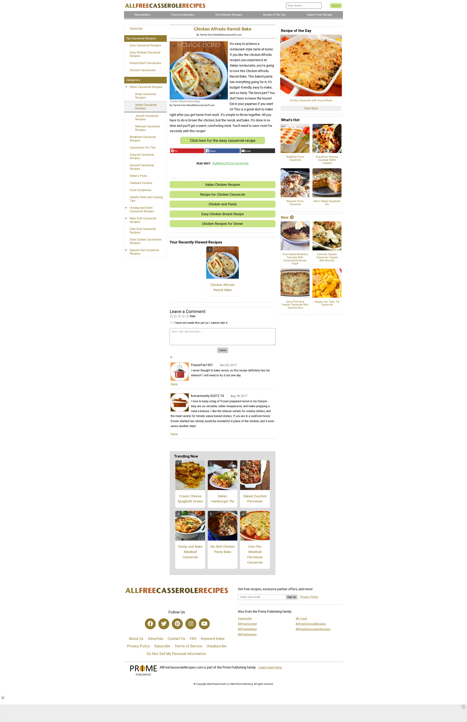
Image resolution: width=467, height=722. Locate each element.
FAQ (193, 638)
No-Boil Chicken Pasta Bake (222, 549)
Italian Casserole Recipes (146, 106)
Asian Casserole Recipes (145, 95)
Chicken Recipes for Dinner (222, 224)
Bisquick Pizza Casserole (295, 203)
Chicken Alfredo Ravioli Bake (222, 287)
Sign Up (291, 597)
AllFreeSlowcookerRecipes (313, 629)
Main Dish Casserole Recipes (143, 220)
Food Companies (140, 190)
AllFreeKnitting (247, 629)
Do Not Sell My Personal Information (176, 654)
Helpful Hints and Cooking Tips (146, 198)
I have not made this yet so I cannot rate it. (201, 322)
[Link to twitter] (163, 623)
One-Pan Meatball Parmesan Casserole (255, 554)
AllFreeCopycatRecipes (311, 624)
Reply (174, 384)
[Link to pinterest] (177, 623)
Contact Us (176, 638)
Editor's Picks (138, 176)
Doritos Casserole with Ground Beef (311, 100)
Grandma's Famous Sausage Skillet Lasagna (327, 159)
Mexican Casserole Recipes (147, 128)
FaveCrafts (245, 618)
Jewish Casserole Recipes (146, 117)
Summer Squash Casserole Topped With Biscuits (327, 257)
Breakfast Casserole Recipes (143, 138)
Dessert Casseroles (143, 70)
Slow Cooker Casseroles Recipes (145, 241)
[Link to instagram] (190, 623)
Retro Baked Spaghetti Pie (327, 203)
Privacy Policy (138, 646)
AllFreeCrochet (247, 624)
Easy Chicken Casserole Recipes (145, 54)
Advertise (155, 638)
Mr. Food (301, 618)
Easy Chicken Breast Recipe (222, 214)
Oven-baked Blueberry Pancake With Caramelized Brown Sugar (295, 259)
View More (311, 108)
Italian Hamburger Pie (222, 499)
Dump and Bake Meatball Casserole (190, 551)
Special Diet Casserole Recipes (144, 251)
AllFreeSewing (247, 634)
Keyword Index (213, 638)
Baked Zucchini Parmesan (255, 499)
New (284, 217)
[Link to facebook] (150, 623)
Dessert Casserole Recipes (142, 167)
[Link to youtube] (204, 623)
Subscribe (136, 28)
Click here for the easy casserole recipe (222, 140)
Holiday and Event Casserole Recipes (142, 209)
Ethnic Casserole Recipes (146, 87)
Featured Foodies (141, 183)
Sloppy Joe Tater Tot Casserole (326, 303)
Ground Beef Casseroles (145, 63)
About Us (136, 638)
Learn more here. (270, 667)
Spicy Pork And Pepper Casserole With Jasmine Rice (295, 304)
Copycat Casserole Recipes (142, 156)
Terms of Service (188, 646)
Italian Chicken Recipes (222, 185)
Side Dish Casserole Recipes (143, 230)
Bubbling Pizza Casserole (231, 163)
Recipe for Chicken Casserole (222, 194)
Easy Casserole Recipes (145, 45)
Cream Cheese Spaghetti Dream (190, 499)
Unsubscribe (216, 646)
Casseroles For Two (143, 147)
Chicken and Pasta (223, 204)
